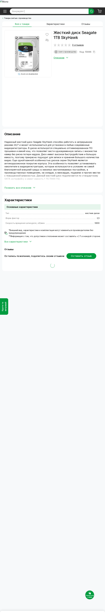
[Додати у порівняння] (47, 40)
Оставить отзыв (81, 256)
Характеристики (55, 24)
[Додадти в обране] (47, 34)
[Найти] (91, 11)
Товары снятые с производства (17, 18)
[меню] (5, 11)
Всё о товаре (22, 24)
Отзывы (85, 24)
